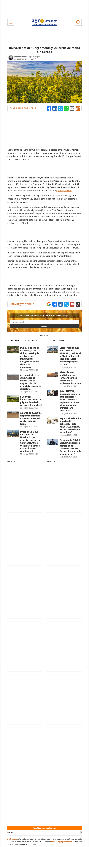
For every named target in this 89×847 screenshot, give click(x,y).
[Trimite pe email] (72, 108)
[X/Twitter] (66, 304)
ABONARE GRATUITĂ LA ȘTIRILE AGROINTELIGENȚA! (44, 316)
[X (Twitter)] (60, 108)
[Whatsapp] (66, 108)
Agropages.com (64, 190)
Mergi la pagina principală (44, 828)
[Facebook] (49, 108)
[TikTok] (78, 304)
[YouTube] (72, 304)
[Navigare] (10, 22)
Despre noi (8, 832)
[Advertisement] (44, 9)
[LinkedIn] (54, 108)
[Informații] (78, 22)
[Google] (49, 304)
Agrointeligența (9, 839)
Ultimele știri (56, 340)
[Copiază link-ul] (78, 108)
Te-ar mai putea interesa (23, 340)
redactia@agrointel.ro (61, 841)
